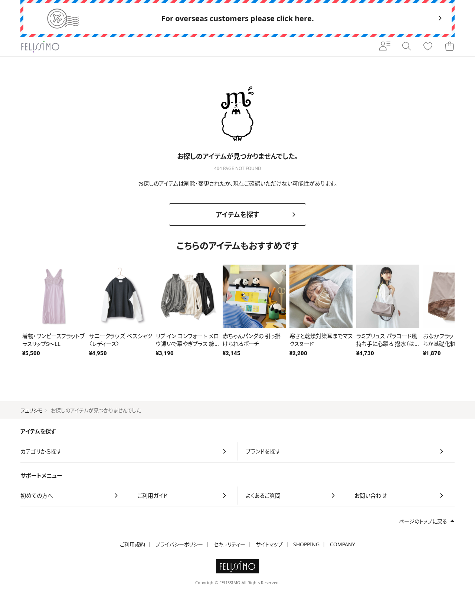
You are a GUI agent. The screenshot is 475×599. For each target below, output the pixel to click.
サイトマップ (269, 544)
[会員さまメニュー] (385, 46)
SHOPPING (306, 544)
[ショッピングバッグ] (449, 46)
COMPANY (342, 544)
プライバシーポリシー (179, 544)
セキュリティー (229, 544)
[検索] (406, 46)
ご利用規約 (132, 544)
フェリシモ (31, 410)
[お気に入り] (428, 46)
